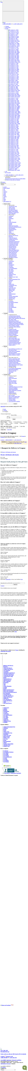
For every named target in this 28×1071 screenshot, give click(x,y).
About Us (11, 385)
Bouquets (11, 236)
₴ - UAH (17, 154)
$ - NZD (16, 39)
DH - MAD (17, 103)
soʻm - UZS (17, 158)
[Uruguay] (3, 182)
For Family (11, 304)
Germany (5, 191)
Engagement (11, 264)
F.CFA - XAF (18, 162)
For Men (10, 309)
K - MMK (17, 107)
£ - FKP (17, 74)
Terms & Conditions (13, 388)
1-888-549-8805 (6, 24)
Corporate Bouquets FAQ (14, 340)
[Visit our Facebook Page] (11, 1036)
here (25, 442)
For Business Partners (13, 302)
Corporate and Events (13, 244)
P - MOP (17, 110)
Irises (10, 219)
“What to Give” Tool (13, 276)
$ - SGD (16, 140)
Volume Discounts (13, 337)
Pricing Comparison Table (14, 343)
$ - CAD (16, 31)
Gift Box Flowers (12, 247)
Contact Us (11, 377)
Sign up (15, 584)
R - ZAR (16, 167)
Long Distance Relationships (15, 368)
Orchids (10, 223)
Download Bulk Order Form (15, 317)
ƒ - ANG (18, 44)
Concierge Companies (13, 335)
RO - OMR (17, 123)
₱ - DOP (17, 70)
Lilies (10, 221)
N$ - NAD (17, 117)
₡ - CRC (16, 68)
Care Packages (12, 240)
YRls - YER (17, 166)
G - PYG (16, 131)
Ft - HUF (17, 81)
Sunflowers (11, 230)
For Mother (11, 310)
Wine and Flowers (13, 256)
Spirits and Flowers (13, 252)
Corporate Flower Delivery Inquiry (16, 324)
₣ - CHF (16, 63)
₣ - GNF (17, 78)
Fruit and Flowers (12, 246)
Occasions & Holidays (8, 258)
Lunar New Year (12, 287)
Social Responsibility (13, 389)
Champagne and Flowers (14, 241)
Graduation (11, 267)
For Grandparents (12, 307)
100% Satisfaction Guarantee (15, 390)
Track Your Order (12, 382)
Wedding (11, 275)
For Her (10, 308)
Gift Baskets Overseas (6, 1063)
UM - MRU (17, 111)
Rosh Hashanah (12, 293)
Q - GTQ (16, 79)
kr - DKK (17, 69)
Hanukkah (11, 286)
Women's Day (12, 298)
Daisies (10, 217)
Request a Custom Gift (13, 212)
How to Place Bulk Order (14, 338)
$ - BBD (16, 49)
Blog (10, 373)
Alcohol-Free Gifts (13, 206)
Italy (4, 197)
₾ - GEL (16, 75)
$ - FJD (16, 72)
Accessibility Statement (6, 1060)
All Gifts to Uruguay (13, 210)
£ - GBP (16, 33)
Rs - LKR (16, 100)
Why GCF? (6, 356)
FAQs (10, 379)
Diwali (10, 281)
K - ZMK (15, 169)
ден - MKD (17, 106)
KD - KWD (17, 95)
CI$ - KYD (17, 96)
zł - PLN (16, 129)
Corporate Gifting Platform (14, 326)
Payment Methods (12, 380)
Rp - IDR (16, 82)
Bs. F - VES (17, 159)
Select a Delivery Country (14, 354)
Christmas (11, 280)
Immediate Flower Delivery (15, 361)
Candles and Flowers (13, 239)
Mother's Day (12, 290)
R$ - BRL (16, 57)
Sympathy (11, 272)
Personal (23, 436)
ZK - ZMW (17, 170)
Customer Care (7, 374)
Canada (5, 196)
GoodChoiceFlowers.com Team (15, 386)
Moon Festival (12, 289)
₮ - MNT (17, 109)
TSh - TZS (16, 153)
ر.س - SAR (17, 135)
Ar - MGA (17, 105)
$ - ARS (16, 47)
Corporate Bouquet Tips (14, 341)
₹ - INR (16, 84)
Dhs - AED (17, 41)
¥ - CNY (17, 65)
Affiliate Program (12, 392)
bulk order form (18, 443)
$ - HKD (17, 37)
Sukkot (10, 295)
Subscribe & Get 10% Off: (6, 583)
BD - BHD (17, 52)
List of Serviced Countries (14, 401)
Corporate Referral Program (15, 342)
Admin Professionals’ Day (14, 279)
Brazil (4, 195)
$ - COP (16, 66)
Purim (10, 292)
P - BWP (17, 58)
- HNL (16, 80)
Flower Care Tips (12, 370)
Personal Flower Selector (14, 360)
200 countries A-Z (7, 201)
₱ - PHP (16, 127)
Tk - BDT (17, 51)
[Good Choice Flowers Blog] (11, 1015)
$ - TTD (16, 150)
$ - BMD (17, 53)
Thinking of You (12, 274)
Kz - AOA (17, 46)
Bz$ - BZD (17, 60)
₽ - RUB (17, 32)
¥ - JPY (15, 38)
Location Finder (12, 400)
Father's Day (11, 284)
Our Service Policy (13, 350)
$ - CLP (16, 64)
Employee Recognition (14, 330)
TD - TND (16, 148)
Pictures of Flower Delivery (15, 363)
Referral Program (12, 366)
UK (4, 189)
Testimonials (11, 391)
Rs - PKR (16, 128)
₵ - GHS (17, 76)
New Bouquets (12, 208)
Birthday (10, 263)
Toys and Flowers (12, 253)
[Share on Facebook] (6, 1005)
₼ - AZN (16, 48)
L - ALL (16, 42)
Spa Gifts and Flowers (13, 251)
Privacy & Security (13, 378)
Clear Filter (9, 429)
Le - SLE (16, 142)
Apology (11, 262)
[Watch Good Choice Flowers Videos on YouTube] (11, 1026)
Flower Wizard (6, 188)
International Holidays (13, 369)
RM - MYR (17, 115)
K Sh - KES (17, 90)
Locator (5, 186)
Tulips (10, 231)
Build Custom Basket (13, 211)
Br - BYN (16, 59)
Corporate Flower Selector (14, 315)
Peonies (10, 224)
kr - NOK (17, 121)
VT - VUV (17, 161)
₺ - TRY (16, 149)
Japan (4, 194)
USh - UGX (17, 155)
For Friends (11, 306)
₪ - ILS (15, 35)
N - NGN (17, 118)
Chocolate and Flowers (14, 242)
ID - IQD (17, 85)
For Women (11, 312)
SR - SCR (16, 138)
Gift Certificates (12, 213)
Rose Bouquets (12, 228)
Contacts (2, 585)
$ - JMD (16, 88)
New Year (11, 291)
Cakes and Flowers (13, 237)
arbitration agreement (6, 651)
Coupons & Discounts (13, 362)
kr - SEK (16, 139)
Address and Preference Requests (16, 323)
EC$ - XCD (17, 164)
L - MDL (17, 104)
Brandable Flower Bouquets (15, 322)
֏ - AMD (17, 43)
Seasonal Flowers (12, 229)
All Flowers (11, 233)
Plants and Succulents (13, 225)
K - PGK (16, 126)
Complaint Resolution (13, 331)
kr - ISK (16, 86)
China (4, 193)
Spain (4, 199)
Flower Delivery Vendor (14, 325)
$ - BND (17, 54)
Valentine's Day (12, 297)
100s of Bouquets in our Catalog (16, 364)
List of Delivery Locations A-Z (15, 348)
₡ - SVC (16, 144)
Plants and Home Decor (14, 250)
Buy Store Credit (12, 319)
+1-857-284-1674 (17, 24)
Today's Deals (12, 207)
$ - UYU (17, 156)
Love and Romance (13, 268)
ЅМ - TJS (16, 146)
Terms (16, 650)
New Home (11, 270)
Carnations (11, 216)
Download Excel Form (10, 178)
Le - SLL (16, 143)
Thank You (11, 273)
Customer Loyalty (12, 329)
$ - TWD (17, 152)
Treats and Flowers (13, 254)
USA (4, 190)
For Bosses (11, 301)
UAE (4, 200)
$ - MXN (17, 114)
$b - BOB (17, 56)
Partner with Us (12, 345)
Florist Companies (13, 334)
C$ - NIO (16, 120)
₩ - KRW (17, 94)
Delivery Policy (12, 398)
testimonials (8, 579)
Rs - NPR (16, 122)
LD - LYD (16, 101)
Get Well (11, 266)
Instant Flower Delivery (14, 320)
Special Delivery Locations (14, 353)
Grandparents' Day (13, 285)
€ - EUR (16, 30)
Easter (10, 283)
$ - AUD (17, 36)
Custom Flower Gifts (13, 245)
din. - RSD (16, 134)
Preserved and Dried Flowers (15, 227)
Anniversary (11, 261)
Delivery (5, 346)
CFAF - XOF (18, 165)
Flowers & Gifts (7, 203)
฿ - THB (16, 145)
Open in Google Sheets (20, 178)
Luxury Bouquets (12, 222)
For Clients (11, 303)
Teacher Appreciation (13, 296)
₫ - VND (17, 160)
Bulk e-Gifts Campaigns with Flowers (17, 318)
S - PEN (16, 124)
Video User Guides (13, 383)
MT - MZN (17, 116)
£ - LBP (16, 99)
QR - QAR (17, 132)
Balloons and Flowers (13, 235)
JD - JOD (16, 89)
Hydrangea (11, 218)
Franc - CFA (17, 62)
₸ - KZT (16, 98)
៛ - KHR (16, 93)
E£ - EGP (16, 71)
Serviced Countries (13, 352)
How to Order (12, 395)
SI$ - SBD (16, 137)
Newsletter (11, 372)
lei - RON (17, 133)
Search (15, 403)
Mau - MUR (17, 112)
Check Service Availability (14, 351)
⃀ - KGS (17, 91)
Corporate (6, 313)
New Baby (11, 269)
